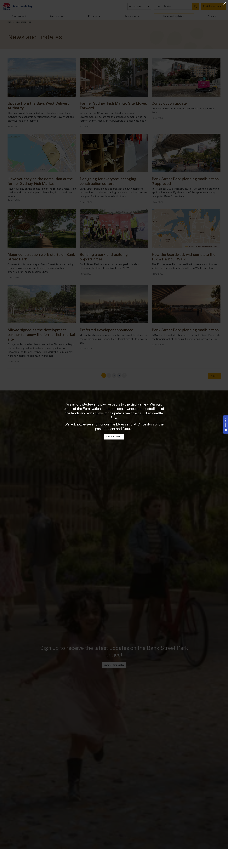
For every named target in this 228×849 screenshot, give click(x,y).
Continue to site (114, 436)
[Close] (224, 3)
